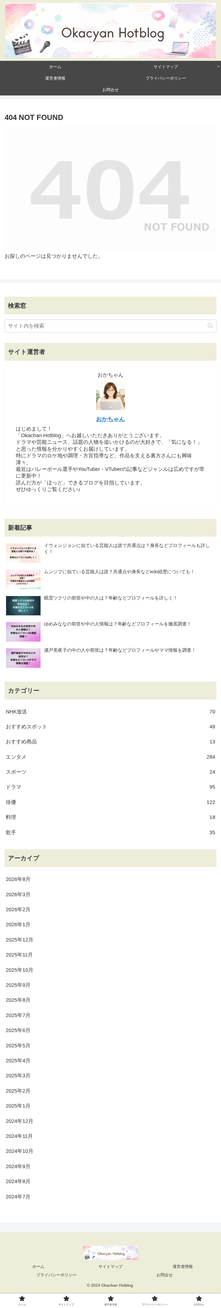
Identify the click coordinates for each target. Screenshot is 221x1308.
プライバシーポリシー (56, 1275)
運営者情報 (183, 1266)
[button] (210, 326)
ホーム (38, 1266)
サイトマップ (110, 1266)
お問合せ (165, 1275)
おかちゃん (110, 419)
